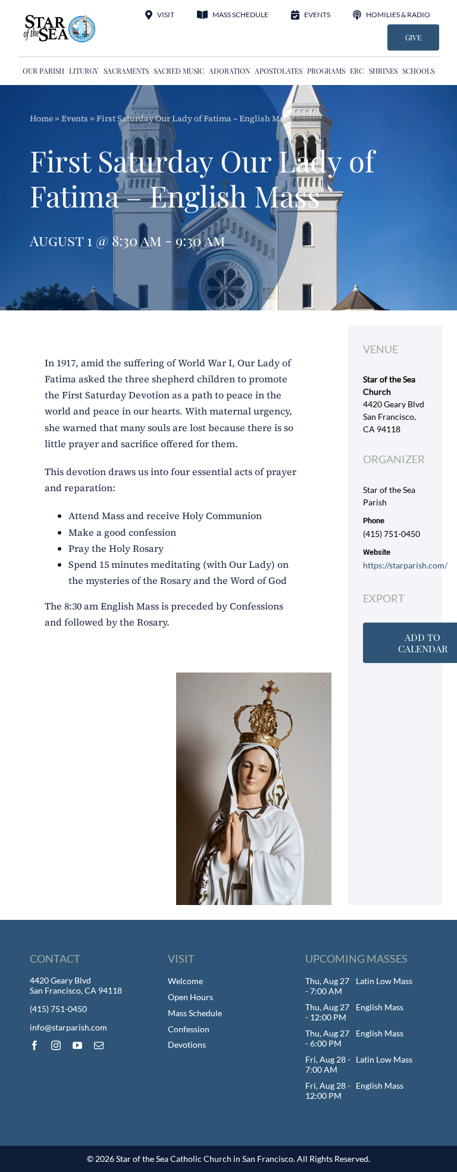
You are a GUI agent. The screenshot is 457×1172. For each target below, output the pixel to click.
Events (74, 118)
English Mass (379, 1007)
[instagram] (56, 1045)
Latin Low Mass (384, 981)
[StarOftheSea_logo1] (60, 18)
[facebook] (34, 1045)
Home (41, 118)
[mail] (99, 1045)
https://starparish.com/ (405, 565)
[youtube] (77, 1045)
